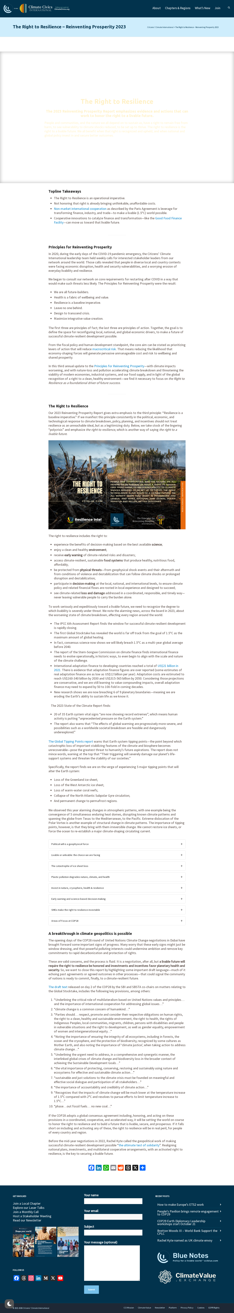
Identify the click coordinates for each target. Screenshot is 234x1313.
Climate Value (144, 1307)
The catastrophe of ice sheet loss (69, 866)
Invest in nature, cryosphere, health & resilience (77, 888)
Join (217, 8)
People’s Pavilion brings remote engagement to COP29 (188, 1212)
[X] (135, 1168)
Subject (89, 1226)
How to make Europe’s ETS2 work (180, 1204)
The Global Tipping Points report (70, 741)
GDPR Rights (213, 1307)
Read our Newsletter (27, 1220)
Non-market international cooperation (80, 209)
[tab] (117, 844)
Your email (91, 1211)
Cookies (200, 1307)
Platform (173, 1307)
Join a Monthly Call (26, 1212)
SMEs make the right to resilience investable (75, 909)
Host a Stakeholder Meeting (32, 1216)
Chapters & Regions (177, 8)
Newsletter (160, 1307)
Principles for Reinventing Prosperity (119, 366)
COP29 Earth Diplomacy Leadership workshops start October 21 (181, 1222)
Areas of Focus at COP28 (64, 920)
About (156, 8)
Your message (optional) (100, 1242)
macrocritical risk (104, 349)
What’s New (202, 8)
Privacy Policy (187, 1307)
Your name (91, 1195)
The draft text (57, 987)
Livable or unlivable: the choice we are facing (75, 855)
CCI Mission (129, 1307)
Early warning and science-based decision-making (78, 898)
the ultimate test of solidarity (139, 1145)
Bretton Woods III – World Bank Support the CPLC (187, 1232)
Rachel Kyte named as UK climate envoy (184, 1240)
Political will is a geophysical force (70, 844)
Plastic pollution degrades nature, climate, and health (80, 877)
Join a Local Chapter (27, 1203)
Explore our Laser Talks (28, 1208)
